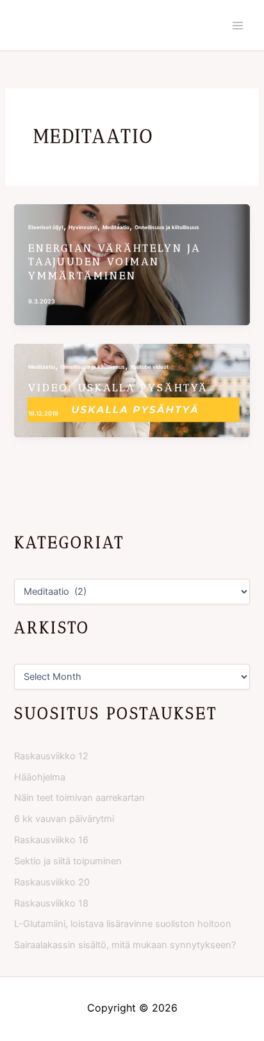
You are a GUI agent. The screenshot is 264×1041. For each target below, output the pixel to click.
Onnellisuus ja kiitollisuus (167, 227)
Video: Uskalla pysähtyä (118, 388)
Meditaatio (116, 227)
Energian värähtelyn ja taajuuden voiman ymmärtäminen (114, 262)
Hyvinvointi (83, 227)
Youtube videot (149, 367)
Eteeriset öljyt (45, 227)
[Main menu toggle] (237, 25)
